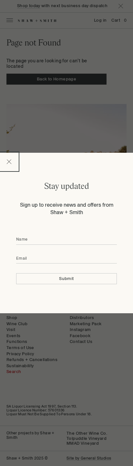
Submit (66, 278)
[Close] (9, 162)
